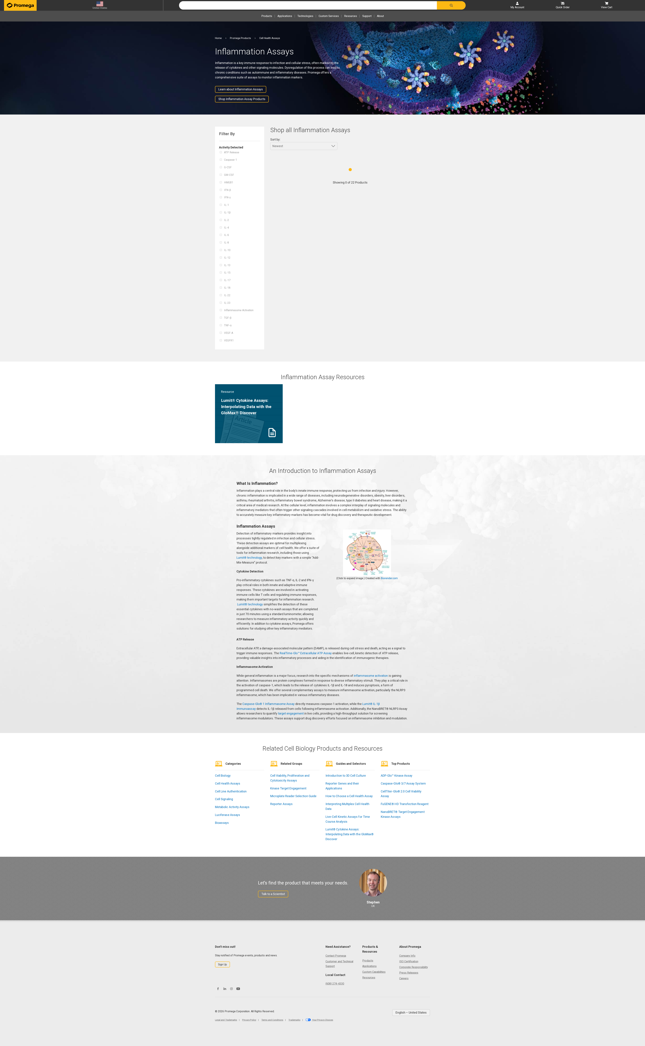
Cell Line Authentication (231, 791)
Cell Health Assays (227, 783)
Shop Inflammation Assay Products (241, 99)
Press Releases (408, 972)
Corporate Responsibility (413, 967)
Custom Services (329, 16)
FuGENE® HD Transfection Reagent (404, 804)
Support (367, 16)
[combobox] (308, 5)
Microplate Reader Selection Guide (293, 796)
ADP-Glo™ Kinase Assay (396, 775)
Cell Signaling (224, 799)
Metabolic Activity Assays (232, 807)
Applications (284, 16)
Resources (350, 16)
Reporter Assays (281, 804)
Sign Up (222, 964)
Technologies (305, 16)
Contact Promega (336, 955)
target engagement (291, 713)
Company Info (407, 955)
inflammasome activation (371, 675)
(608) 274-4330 (335, 983)
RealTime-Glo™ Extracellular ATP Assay (306, 653)
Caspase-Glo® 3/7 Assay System (403, 783)
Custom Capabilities (373, 971)
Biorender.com (389, 578)
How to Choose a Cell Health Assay (349, 796)
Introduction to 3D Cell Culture (346, 775)
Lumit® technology (249, 557)
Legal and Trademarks (226, 1019)
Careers (403, 978)
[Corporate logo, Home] (20, 5)
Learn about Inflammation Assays (240, 89)
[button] (451, 5)
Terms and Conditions (272, 1019)
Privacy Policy (249, 1019)
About (380, 16)
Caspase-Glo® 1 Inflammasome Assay (268, 704)
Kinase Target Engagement (288, 788)
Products (266, 16)
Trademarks (294, 1019)
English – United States (411, 1012)
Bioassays (222, 823)
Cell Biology (223, 775)
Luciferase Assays (227, 815)
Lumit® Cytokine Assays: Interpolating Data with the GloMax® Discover (350, 834)
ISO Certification (408, 961)
